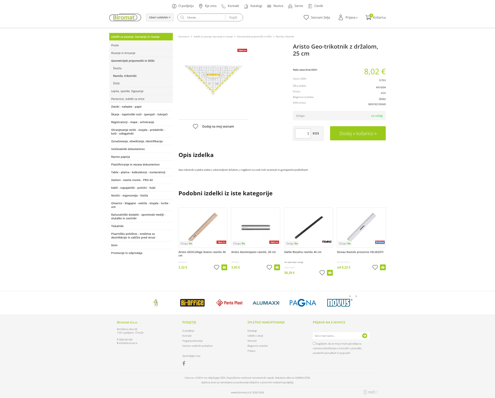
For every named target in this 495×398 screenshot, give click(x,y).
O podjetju (186, 6)
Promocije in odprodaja (126, 253)
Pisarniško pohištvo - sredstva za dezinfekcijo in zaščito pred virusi (133, 235)
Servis (298, 6)
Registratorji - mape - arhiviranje (132, 122)
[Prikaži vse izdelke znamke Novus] (340, 303)
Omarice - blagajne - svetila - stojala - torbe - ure (140, 205)
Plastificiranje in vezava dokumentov (135, 164)
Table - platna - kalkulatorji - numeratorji (138, 172)
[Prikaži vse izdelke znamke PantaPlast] (229, 303)
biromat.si (183, 36)
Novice (278, 6)
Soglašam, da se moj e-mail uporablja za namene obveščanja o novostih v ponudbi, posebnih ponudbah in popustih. (337, 348)
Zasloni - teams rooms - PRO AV (132, 180)
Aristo (382, 98)
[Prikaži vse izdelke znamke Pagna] (303, 303)
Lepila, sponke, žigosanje (127, 91)
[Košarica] (375, 17)
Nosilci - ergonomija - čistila (129, 195)
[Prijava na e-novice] (364, 336)
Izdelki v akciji (255, 335)
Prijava (352, 17)
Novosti (252, 340)
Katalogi (256, 6)
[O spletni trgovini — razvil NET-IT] (370, 392)
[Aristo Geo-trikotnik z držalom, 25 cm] (213, 81)
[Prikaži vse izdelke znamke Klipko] (156, 303)
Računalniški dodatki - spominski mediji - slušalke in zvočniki (138, 216)
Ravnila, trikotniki (125, 76)
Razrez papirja (120, 157)
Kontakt (233, 6)
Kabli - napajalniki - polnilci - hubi (133, 188)
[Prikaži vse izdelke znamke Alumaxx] (266, 303)
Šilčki (116, 83)
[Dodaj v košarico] (224, 267)
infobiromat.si (128, 343)
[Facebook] (184, 364)
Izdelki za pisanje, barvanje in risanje (135, 37)
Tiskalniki (117, 226)
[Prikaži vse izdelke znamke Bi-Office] (192, 303)
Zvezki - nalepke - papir (126, 106)
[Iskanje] (234, 17)
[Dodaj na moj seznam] (216, 267)
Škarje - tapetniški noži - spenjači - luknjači (139, 114)
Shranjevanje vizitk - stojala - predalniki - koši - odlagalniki (138, 131)
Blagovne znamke (258, 345)
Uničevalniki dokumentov (128, 149)
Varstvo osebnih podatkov (197, 345)
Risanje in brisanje (123, 53)
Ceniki (318, 6)
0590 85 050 (125, 339)
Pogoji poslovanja (192, 340)
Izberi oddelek (159, 17)
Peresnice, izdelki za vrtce (127, 99)
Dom (114, 245)
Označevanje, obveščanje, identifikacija (137, 141)
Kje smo (211, 6)
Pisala (115, 45)
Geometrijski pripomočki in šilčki (132, 61)
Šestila (117, 68)
